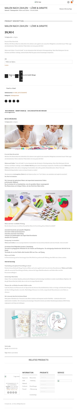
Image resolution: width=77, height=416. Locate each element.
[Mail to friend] (18, 101)
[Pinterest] (14, 101)
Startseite (7, 10)
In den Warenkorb (22, 76)
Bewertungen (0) (21, 111)
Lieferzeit (24, 386)
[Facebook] (10, 101)
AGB (23, 380)
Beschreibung (9, 111)
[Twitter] (6, 101)
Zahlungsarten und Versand (37, 111)
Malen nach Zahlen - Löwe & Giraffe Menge (22, 75)
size (6, 59)
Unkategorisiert (14, 10)
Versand (24, 389)
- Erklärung (32, 380)
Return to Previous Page (66, 9)
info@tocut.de (14, 388)
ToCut (15, 403)
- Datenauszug (33, 389)
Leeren (6, 65)
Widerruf (24, 383)
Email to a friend (11, 88)
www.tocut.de (12, 389)
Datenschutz (33, 377)
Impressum (25, 377)
